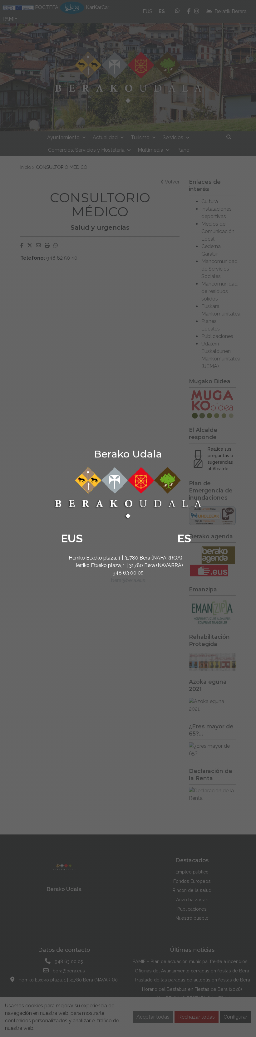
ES (184, 538)
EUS (72, 538)
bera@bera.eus (128, 580)
